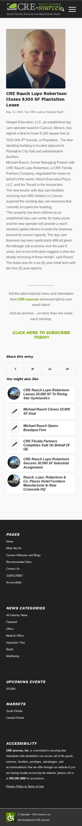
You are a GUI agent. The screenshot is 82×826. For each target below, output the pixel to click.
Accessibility (14, 582)
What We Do (13, 548)
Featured (11, 622)
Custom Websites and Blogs (23, 555)
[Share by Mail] (66, 369)
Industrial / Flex (15, 642)
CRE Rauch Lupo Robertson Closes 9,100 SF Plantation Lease (36, 99)
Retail (9, 649)
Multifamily (12, 656)
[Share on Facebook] (15, 369)
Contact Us (13, 568)
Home (9, 541)
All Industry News (17, 615)
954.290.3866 (17, 778)
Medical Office (15, 635)
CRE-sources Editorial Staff (46, 112)
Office (9, 628)
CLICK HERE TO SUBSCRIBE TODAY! (41, 335)
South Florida (14, 711)
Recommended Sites (19, 562)
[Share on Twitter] (32, 369)
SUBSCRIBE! (14, 575)
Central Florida (15, 717)
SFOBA (11, 688)
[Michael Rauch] (35, 58)
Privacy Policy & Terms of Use (25, 786)
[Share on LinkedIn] (49, 369)
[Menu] (70, 9)
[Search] (60, 9)
